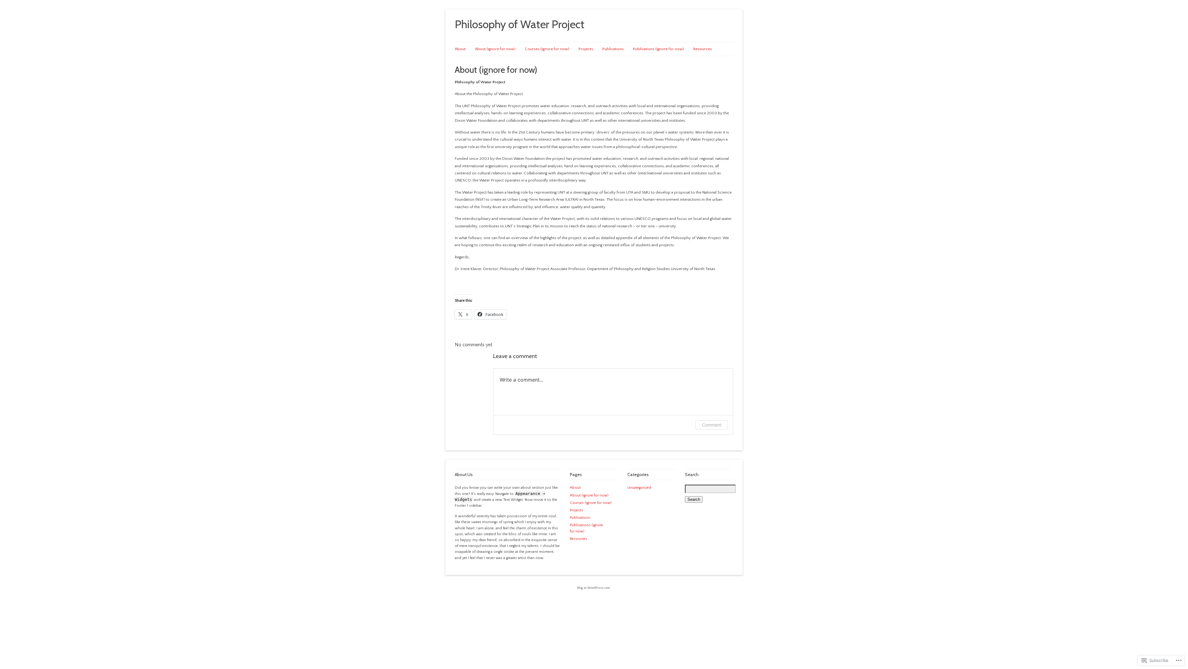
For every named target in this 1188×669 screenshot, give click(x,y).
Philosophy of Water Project (519, 24)
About (460, 49)
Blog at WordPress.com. (594, 588)
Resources (702, 49)
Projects (586, 49)
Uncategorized (639, 488)
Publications (613, 49)
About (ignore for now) (495, 49)
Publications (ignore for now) (658, 49)
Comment (711, 424)
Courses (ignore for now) (547, 49)
